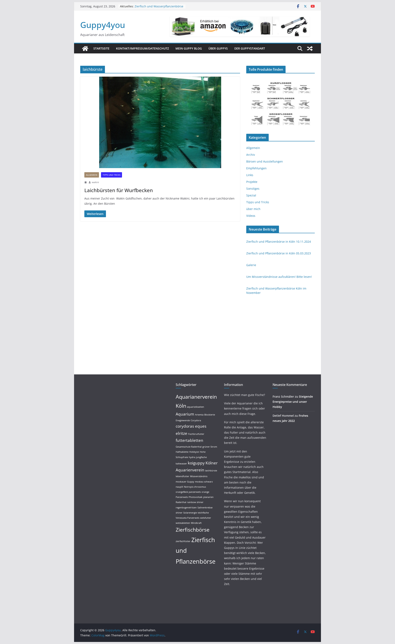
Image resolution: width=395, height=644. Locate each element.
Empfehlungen (256, 168)
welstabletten (183, 523)
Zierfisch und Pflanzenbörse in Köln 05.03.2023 (278, 253)
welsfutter (205, 517)
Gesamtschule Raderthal (189, 446)
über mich (253, 209)
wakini (95, 182)
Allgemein (91, 174)
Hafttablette (182, 451)
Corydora (196, 420)
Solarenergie (190, 512)
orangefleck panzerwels (188, 492)
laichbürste (211, 470)
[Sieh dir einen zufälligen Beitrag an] (310, 48)
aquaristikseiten (195, 406)
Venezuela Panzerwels (187, 517)
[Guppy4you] (85, 48)
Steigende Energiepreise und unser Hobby (293, 402)
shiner (179, 512)
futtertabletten (189, 440)
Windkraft (196, 523)
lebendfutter (182, 476)
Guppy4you (102, 24)
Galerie (251, 265)
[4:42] (85, 182)
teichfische (203, 512)
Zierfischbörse (192, 529)
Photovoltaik (195, 497)
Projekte (251, 182)
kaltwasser (181, 463)
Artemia (199, 414)
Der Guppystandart (249, 48)
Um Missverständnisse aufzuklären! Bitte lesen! (279, 277)
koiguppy (196, 463)
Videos (250, 216)
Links (249, 175)
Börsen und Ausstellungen (264, 161)
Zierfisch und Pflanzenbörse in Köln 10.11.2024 (278, 242)
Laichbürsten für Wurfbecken (118, 190)
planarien (208, 497)
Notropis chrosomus (195, 486)
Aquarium (185, 414)
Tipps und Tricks (111, 174)
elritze (181, 433)
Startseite (101, 48)
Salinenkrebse (205, 507)
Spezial (251, 195)
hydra (192, 457)
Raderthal (181, 502)
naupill (179, 486)
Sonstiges (252, 188)
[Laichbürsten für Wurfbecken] (160, 122)
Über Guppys (218, 48)
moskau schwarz (204, 481)
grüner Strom (209, 446)
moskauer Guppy (185, 481)
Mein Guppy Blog (188, 48)
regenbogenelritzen (186, 507)
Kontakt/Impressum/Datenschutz (142, 48)
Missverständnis (198, 476)
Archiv (250, 155)
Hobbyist (194, 451)
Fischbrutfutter (196, 434)
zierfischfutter (183, 541)
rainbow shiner (195, 502)
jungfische (201, 457)
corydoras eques (191, 426)
